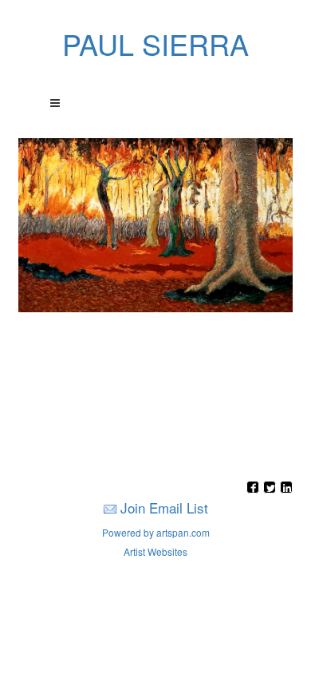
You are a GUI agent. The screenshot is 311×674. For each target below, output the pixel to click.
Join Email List (164, 507)
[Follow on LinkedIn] (286, 488)
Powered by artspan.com (156, 532)
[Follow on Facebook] (254, 488)
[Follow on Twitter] (271, 488)
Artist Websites (155, 551)
